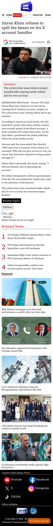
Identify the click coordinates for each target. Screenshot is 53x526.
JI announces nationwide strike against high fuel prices (25, 466)
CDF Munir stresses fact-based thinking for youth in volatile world (25, 427)
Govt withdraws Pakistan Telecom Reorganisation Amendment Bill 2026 (21, 388)
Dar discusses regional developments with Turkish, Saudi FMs (24, 349)
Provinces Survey (39, 520)
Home (9, 15)
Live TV (27, 15)
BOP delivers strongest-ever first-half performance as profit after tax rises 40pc (24, 311)
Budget (17, 15)
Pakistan (38, 15)
